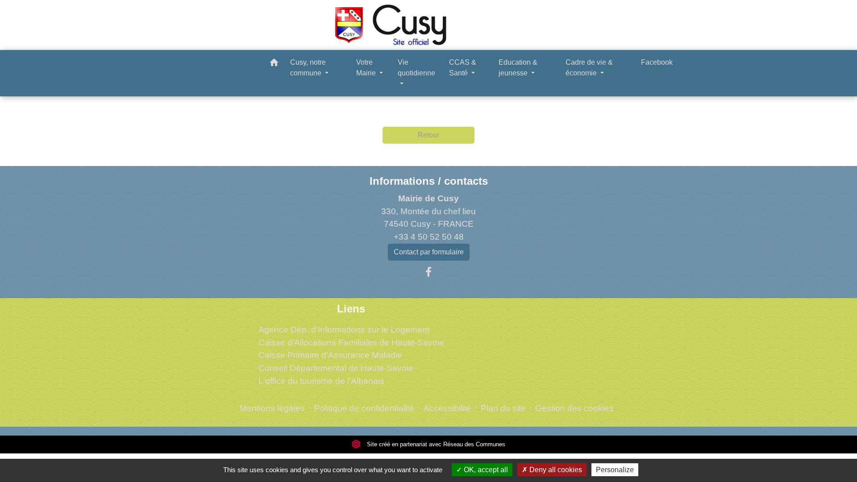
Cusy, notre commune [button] (308, 67)
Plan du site (503, 408)
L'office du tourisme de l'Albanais (321, 381)
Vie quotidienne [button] (416, 67)
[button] (274, 64)
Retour (428, 135)
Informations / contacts (429, 181)
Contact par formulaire (429, 252)
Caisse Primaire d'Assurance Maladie (330, 355)
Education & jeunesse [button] (518, 67)
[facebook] (428, 272)
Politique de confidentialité (364, 408)
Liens (351, 309)
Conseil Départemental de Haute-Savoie (335, 368)
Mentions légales (272, 408)
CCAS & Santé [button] (462, 67)
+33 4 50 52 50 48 (429, 236)
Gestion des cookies (574, 408)
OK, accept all (485, 470)
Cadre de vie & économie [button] (589, 67)
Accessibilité (447, 408)
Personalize (615, 470)
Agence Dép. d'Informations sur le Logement (343, 329)
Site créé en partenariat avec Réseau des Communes (435, 444)
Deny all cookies (555, 470)
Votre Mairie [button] (367, 67)
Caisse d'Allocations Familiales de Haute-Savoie (351, 342)
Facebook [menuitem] (657, 62)
